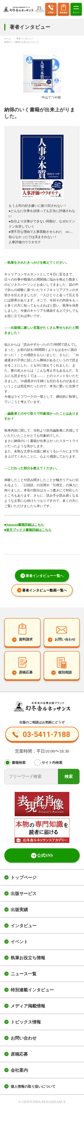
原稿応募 (19, 1054)
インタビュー (24, 925)
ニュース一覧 (24, 973)
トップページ (24, 877)
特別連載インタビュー (32, 989)
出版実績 (19, 909)
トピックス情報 (26, 1022)
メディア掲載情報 (28, 1005)
